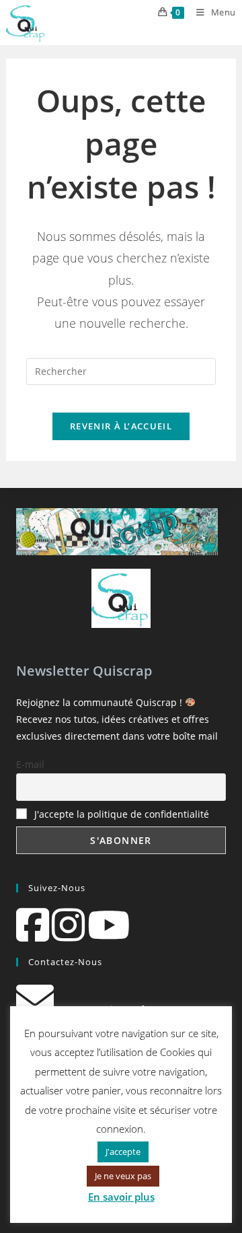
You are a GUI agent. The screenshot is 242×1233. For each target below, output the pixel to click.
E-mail (30, 764)
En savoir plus (121, 1196)
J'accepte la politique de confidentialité (121, 814)
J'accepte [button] (123, 1152)
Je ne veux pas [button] (123, 1176)
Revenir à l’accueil (121, 426)
